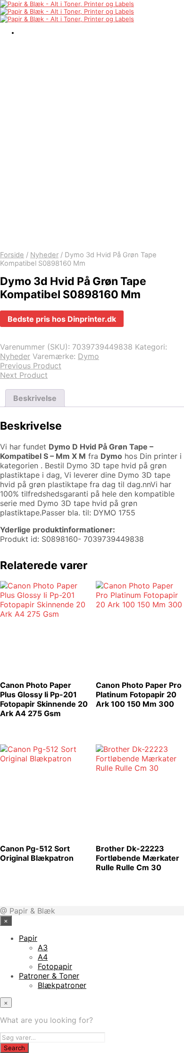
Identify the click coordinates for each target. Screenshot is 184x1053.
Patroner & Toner (49, 975)
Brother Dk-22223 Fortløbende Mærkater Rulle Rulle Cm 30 (137, 858)
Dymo (88, 356)
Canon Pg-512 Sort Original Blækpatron (37, 853)
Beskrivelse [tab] (35, 398)
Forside (12, 255)
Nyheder (44, 255)
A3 (43, 947)
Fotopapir (55, 966)
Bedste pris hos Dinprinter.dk (62, 319)
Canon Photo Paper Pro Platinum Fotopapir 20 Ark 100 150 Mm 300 (139, 694)
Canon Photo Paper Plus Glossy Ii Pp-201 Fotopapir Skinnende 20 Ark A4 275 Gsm (44, 699)
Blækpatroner (62, 985)
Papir (28, 938)
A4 (43, 957)
